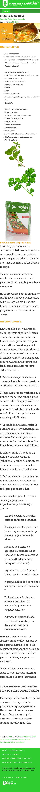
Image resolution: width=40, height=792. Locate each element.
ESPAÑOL (37, 2)
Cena (10, 736)
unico (13, 742)
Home (4, 750)
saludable (16, 739)
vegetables (20, 742)
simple (23, 739)
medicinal (31, 736)
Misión (27, 758)
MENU (6, 11)
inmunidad (22, 736)
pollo (2, 739)
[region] (20, 33)
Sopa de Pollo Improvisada (12, 19)
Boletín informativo (23, 762)
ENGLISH (30, 2)
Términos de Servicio (11, 754)
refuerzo (8, 739)
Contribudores (16, 750)
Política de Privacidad (11, 758)
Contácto (6, 762)
